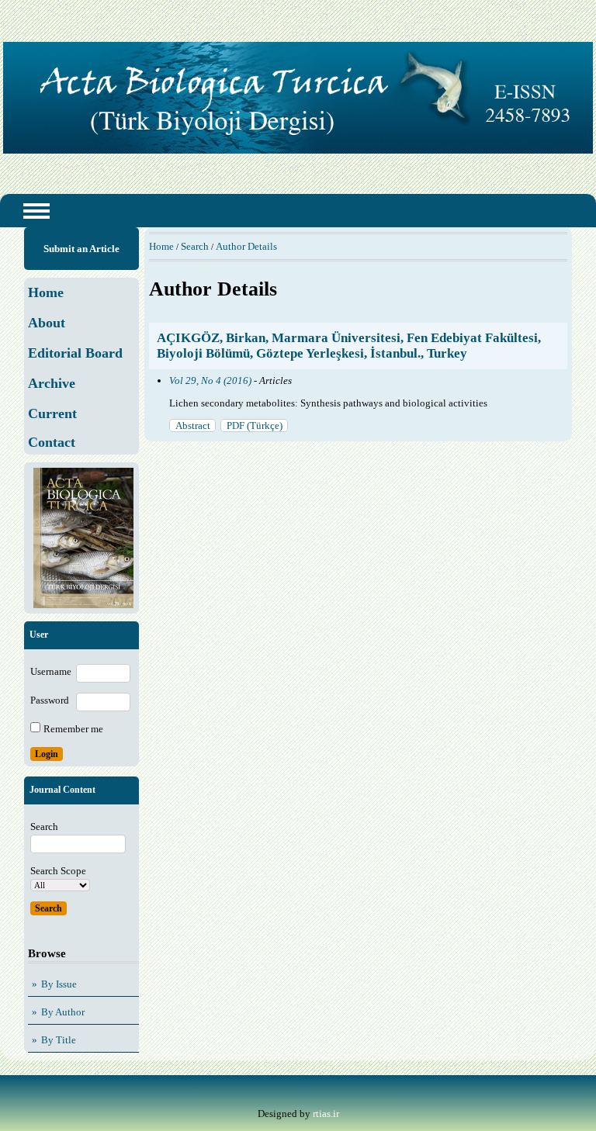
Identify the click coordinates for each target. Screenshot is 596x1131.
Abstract (192, 425)
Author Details (246, 246)
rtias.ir (326, 1113)
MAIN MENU (36, 211)
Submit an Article (81, 248)
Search (195, 246)
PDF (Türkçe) (254, 425)
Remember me (73, 729)
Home (161, 246)
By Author (63, 1012)
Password (49, 700)
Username (50, 671)
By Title (58, 1040)
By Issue (59, 984)
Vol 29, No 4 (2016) (210, 380)
